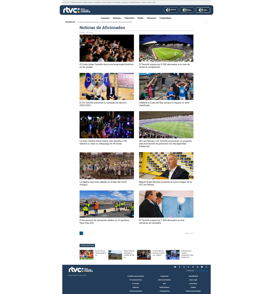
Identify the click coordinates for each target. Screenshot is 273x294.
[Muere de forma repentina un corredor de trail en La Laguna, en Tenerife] (115, 255)
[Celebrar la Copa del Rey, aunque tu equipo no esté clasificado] (166, 86)
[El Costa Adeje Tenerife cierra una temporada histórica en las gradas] (107, 48)
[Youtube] (175, 267)
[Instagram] (193, 267)
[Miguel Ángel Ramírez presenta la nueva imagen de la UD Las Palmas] (166, 165)
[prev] (204, 22)
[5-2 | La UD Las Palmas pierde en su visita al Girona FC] (86, 255)
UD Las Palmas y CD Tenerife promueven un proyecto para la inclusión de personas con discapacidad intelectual (165, 144)
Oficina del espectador (201, 270)
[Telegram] (202, 267)
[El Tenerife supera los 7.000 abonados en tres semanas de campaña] (166, 204)
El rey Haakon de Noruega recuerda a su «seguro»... (159, 253)
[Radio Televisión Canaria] (76, 10)
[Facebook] (179, 267)
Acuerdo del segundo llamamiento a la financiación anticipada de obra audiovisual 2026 (105, 22)
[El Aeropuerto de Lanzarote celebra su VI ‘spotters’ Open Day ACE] (107, 204)
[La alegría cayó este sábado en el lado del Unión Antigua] (107, 165)
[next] (207, 22)
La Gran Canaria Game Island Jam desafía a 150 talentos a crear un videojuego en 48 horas (103, 142)
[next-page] (90, 233)
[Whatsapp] (206, 267)
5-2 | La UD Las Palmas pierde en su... (100, 253)
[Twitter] (184, 267)
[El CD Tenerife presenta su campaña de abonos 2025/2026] (107, 86)
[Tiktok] (188, 267)
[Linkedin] (197, 267)
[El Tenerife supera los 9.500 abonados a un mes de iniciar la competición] (166, 48)
